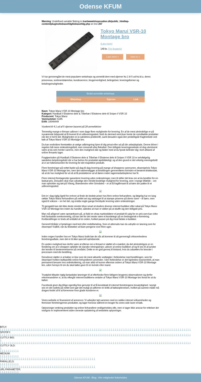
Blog (94, 377)
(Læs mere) (106, 44)
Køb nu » (135, 57)
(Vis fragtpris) (115, 49)
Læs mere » (112, 57)
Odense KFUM (100, 6)
